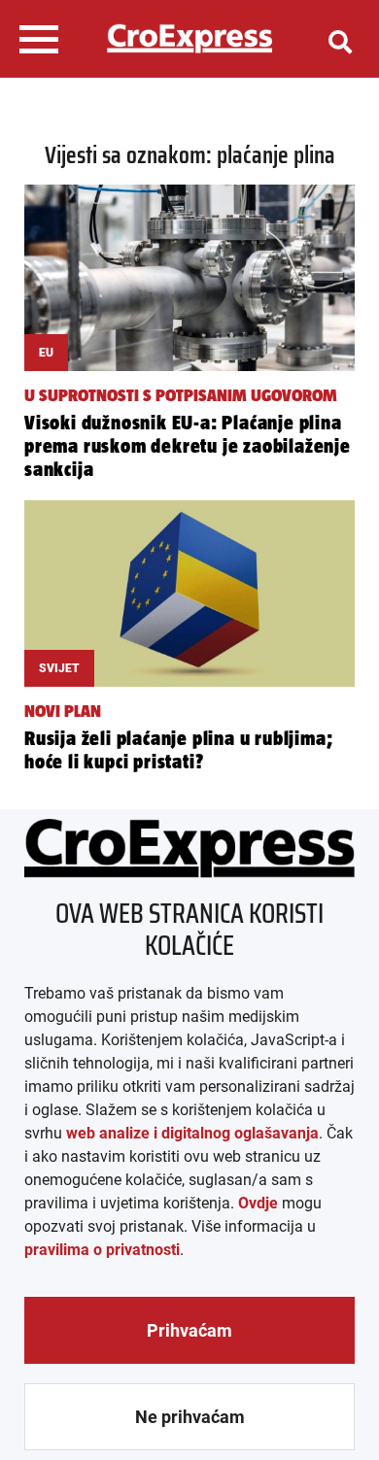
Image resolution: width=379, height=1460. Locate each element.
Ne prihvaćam (190, 1417)
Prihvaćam (189, 1330)
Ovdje (258, 1203)
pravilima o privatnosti (102, 1249)
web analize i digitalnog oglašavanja (192, 1133)
